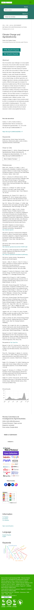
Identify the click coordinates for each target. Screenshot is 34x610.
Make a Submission (10, 435)
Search (26, 7)
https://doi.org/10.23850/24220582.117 (12, 131)
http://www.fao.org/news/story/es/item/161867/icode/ (14, 247)
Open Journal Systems (7, 526)
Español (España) (6, 535)
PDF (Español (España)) (11, 54)
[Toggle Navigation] (30, 2)
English (4, 536)
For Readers (5, 517)
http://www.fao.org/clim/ (8, 230)
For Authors (5, 518)
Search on (25, 14)
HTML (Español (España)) (11, 50)
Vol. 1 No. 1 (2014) (7, 25)
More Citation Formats (10, 159)
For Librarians (5, 520)
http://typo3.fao (14, 342)
